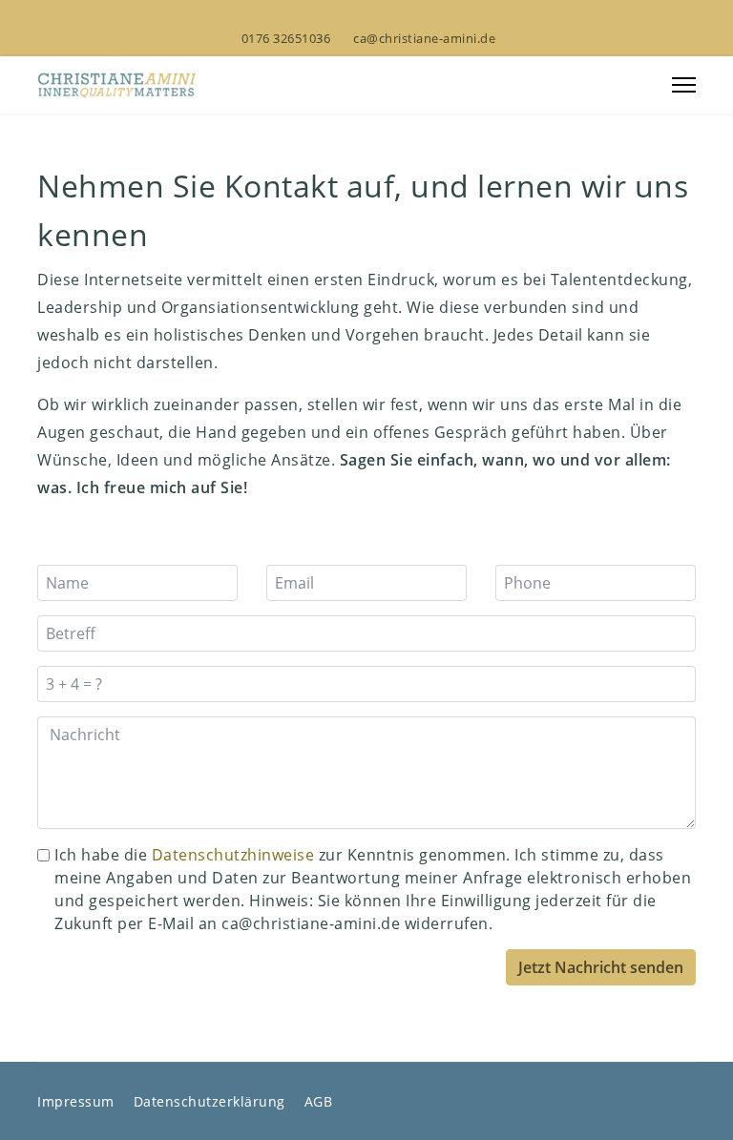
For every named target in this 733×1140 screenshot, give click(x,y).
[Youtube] (352, 18)
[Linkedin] (381, 18)
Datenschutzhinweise (233, 854)
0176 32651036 (286, 39)
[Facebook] (321, 18)
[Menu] (684, 85)
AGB (318, 1101)
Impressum (76, 1101)
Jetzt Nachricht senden (600, 967)
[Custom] (412, 18)
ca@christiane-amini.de (424, 39)
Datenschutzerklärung (209, 1101)
